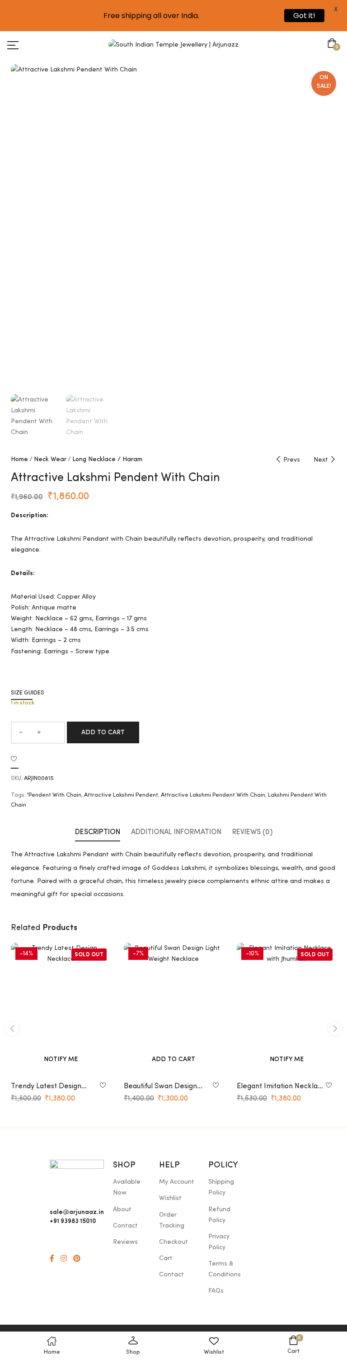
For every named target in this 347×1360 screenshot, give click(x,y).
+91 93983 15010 (73, 1220)
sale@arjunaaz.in (77, 1211)
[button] (333, 44)
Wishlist (170, 1198)
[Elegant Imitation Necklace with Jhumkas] (286, 1009)
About (122, 1209)
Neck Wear (50, 459)
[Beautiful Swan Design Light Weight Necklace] (173, 1009)
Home (19, 459)
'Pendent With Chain (54, 795)
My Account (176, 1182)
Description (97, 832)
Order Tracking (171, 1220)
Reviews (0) (252, 832)
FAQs (216, 1291)
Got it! (304, 15)
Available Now (127, 1187)
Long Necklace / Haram (107, 459)
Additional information (176, 832)
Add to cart (103, 732)
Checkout (173, 1242)
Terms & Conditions (224, 1269)
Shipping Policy (221, 1187)
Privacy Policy (219, 1242)
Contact (125, 1226)
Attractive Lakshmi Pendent (121, 795)
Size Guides (27, 693)
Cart (166, 1258)
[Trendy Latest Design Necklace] (60, 1009)
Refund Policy (219, 1214)
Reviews (125, 1242)
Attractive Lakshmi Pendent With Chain (213, 795)
